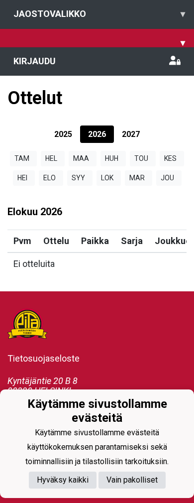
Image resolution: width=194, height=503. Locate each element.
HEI (22, 178)
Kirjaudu (34, 61)
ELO (49, 178)
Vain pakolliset (132, 480)
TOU (141, 158)
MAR (137, 178)
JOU (167, 178)
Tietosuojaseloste (43, 358)
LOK (107, 178)
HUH (111, 158)
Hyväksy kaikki (63, 480)
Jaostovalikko (99, 13)
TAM (21, 158)
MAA (81, 158)
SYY (78, 178)
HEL (51, 158)
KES (170, 158)
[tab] (63, 134)
